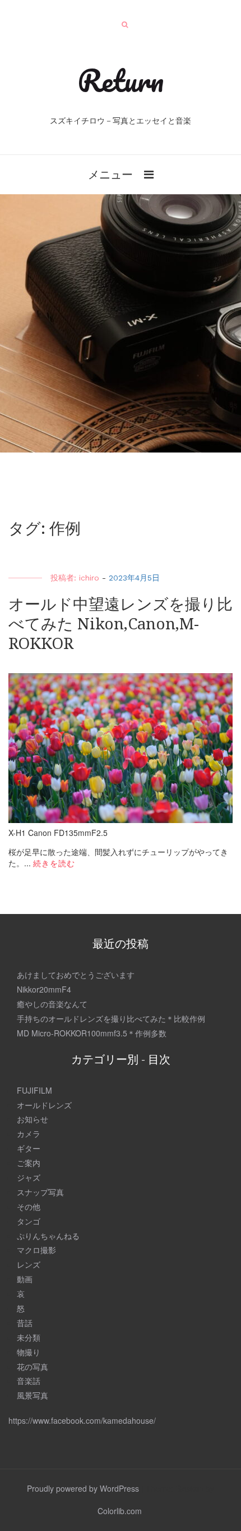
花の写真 (32, 1366)
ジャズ (28, 1177)
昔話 (25, 1322)
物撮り (28, 1352)
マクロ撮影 (36, 1249)
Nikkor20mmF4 (44, 989)
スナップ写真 (40, 1192)
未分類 (28, 1337)
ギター (28, 1148)
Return (120, 80)
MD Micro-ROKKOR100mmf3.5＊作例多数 (91, 1033)
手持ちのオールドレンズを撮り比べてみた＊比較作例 (111, 1018)
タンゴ (28, 1221)
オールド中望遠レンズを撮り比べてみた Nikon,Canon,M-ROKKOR (120, 624)
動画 (25, 1279)
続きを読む (54, 863)
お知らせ (32, 1119)
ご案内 (28, 1162)
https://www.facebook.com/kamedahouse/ (82, 1420)
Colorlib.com (120, 1510)
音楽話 (28, 1380)
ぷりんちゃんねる (48, 1235)
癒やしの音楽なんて (52, 1003)
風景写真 (32, 1395)
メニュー (110, 174)
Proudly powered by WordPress (83, 1488)
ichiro (89, 577)
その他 (28, 1206)
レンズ (28, 1264)
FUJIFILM (34, 1090)
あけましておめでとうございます (76, 974)
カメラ (28, 1133)
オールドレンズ (44, 1104)
